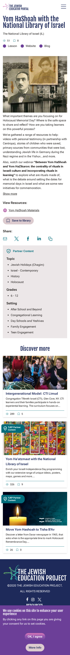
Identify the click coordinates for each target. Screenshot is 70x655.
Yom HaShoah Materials (24, 210)
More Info (35, 647)
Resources (34, 605)
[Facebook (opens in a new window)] (28, 239)
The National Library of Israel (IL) (23, 33)
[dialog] (35, 630)
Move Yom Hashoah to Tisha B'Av (30, 529)
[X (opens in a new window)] (16, 239)
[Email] (5, 239)
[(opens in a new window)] (27, 599)
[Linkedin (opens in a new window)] (39, 238)
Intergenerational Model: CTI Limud (32, 393)
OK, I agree (35, 636)
